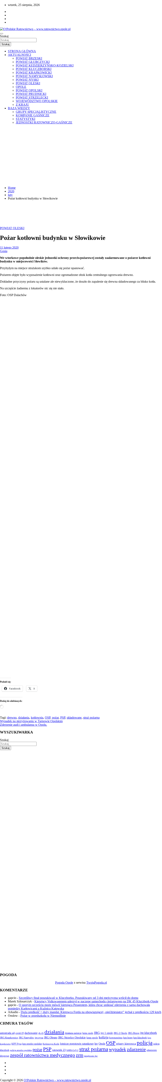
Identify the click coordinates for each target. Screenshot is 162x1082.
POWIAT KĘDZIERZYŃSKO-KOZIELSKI (44, 65)
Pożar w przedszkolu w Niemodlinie (43, 1015)
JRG (97, 1033)
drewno (12, 717)
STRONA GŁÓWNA (22, 51)
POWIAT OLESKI (28, 83)
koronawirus (115, 1037)
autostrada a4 (7, 1033)
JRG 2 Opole (120, 1033)
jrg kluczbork (148, 1033)
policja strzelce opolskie (21, 1050)
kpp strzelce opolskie (32, 1043)
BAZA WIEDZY (19, 108)
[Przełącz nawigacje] (1, 33)
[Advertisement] (81, 155)
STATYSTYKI (25, 119)
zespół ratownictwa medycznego (42, 1055)
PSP (62, 717)
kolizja (103, 1037)
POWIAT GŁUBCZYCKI (33, 62)
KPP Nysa (16, 1043)
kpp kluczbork (140, 1037)
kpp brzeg (128, 1037)
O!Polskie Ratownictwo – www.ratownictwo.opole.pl (57, 1080)
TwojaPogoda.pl (96, 982)
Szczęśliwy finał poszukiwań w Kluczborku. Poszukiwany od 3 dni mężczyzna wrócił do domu (78, 997)
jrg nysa (39, 1037)
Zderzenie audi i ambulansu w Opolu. (23, 724)
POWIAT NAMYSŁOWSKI (34, 76)
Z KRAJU (22, 104)
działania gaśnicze (73, 1033)
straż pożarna (91, 717)
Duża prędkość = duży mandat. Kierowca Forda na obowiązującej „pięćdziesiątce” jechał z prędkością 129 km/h (91, 1012)
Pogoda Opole (64, 982)
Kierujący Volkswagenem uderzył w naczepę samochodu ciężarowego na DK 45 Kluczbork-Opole (96, 1001)
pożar (55, 717)
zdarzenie (136, 1049)
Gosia (3, 251)
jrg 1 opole (107, 1033)
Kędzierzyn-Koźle (51, 1044)
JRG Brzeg (133, 1033)
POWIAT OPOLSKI (29, 90)
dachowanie (31, 1033)
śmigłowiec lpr (91, 1056)
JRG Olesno (50, 1037)
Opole (102, 1043)
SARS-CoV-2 (72, 1050)
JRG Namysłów (26, 1037)
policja (145, 1042)
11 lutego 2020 (9, 247)
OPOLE (21, 86)
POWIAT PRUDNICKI (31, 94)
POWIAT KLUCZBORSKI (33, 69)
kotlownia (37, 717)
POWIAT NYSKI (27, 79)
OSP (47, 717)
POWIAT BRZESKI (29, 58)
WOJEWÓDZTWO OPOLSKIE (37, 101)
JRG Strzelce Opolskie (72, 1037)
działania (23, 717)
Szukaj (4, 36)
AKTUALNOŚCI (19, 54)
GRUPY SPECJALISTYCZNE (36, 111)
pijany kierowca (126, 1043)
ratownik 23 (59, 1050)
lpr (96, 1043)
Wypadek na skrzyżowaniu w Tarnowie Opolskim (31, 721)
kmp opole (92, 1037)
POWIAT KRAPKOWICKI (34, 72)
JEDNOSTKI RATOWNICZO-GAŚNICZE (44, 122)
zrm (79, 1055)
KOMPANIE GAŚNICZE (32, 115)
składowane (74, 717)
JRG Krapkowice (9, 1037)
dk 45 (41, 1033)
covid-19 (19, 1033)
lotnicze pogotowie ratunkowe (77, 1043)
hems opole (87, 1033)
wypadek (117, 1049)
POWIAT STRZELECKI (32, 97)
